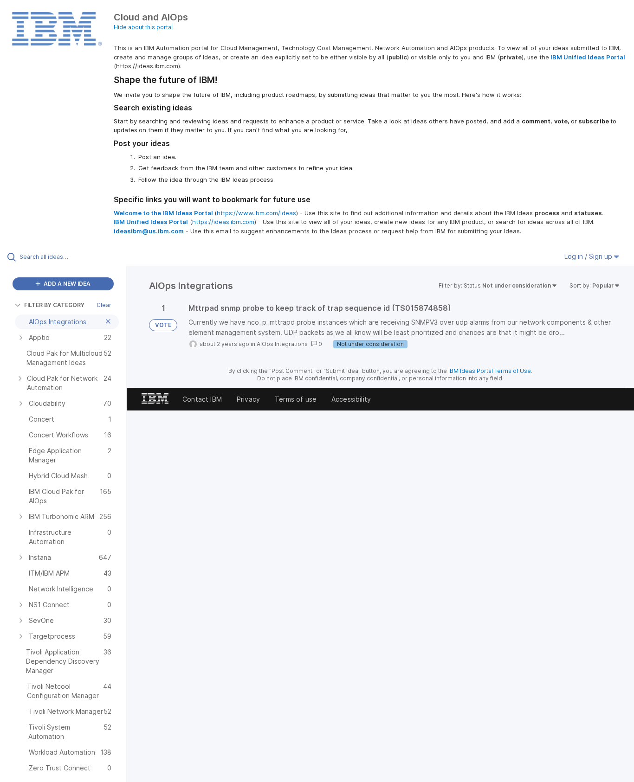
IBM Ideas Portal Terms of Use (489, 370)
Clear (104, 304)
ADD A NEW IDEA (66, 283)
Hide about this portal (143, 27)
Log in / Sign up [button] (589, 256)
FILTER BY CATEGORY (54, 304)
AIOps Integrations (282, 343)
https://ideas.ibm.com (223, 221)
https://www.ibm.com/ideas (256, 213)
